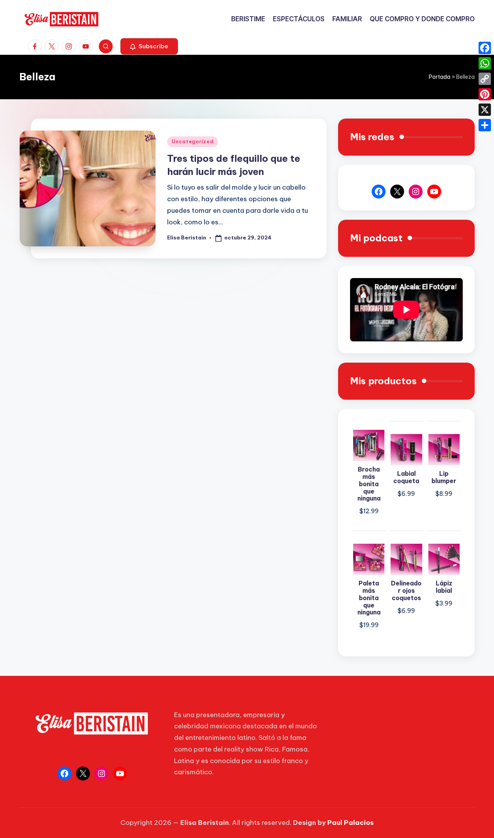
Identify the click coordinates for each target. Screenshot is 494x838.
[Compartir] (484, 125)
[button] (149, 46)
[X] (484, 109)
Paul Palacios (350, 822)
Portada (439, 76)
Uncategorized (192, 141)
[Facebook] (484, 48)
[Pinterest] (484, 94)
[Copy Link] (484, 79)
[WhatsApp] (484, 63)
